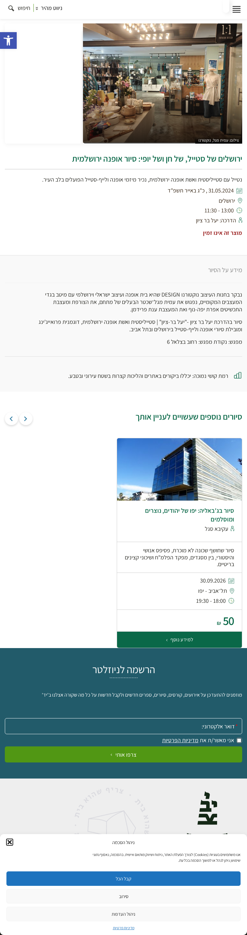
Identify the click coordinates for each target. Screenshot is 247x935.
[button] (8, 40)
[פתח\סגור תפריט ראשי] (237, 9)
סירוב (123, 896)
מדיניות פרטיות (123, 927)
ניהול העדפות (123, 914)
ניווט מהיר (51, 8)
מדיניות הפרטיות (180, 740)
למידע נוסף (181, 639)
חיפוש (23, 8)
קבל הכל (123, 879)
